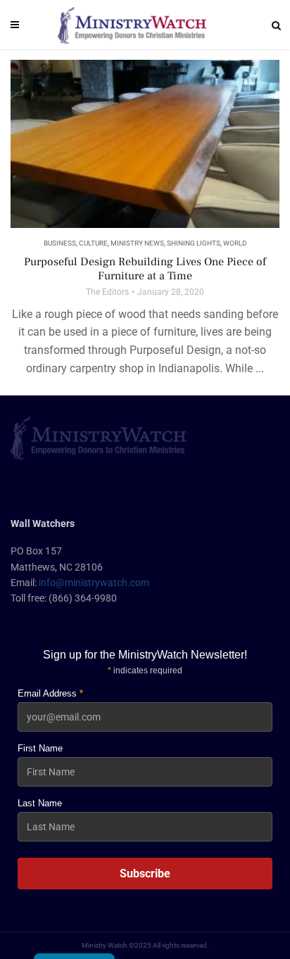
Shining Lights (193, 243)
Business (60, 243)
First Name (40, 748)
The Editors (107, 292)
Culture (93, 243)
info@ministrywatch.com (94, 582)
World (235, 243)
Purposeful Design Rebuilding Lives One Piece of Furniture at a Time (145, 269)
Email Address (50, 693)
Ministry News (137, 243)
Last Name (40, 803)
